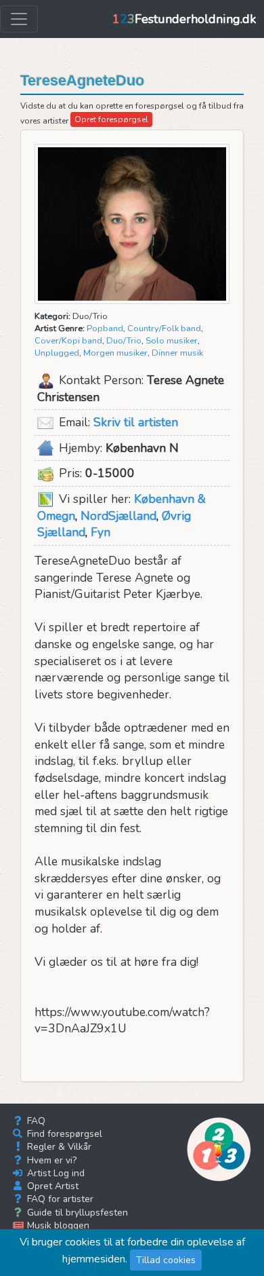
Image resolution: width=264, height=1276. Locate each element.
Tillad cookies (166, 1260)
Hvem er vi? (50, 1160)
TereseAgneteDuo (82, 80)
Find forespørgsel (63, 1133)
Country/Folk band (164, 328)
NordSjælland (118, 516)
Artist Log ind (54, 1173)
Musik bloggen (56, 1225)
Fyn (100, 532)
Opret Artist (51, 1186)
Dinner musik (177, 353)
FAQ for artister (58, 1199)
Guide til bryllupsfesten (76, 1212)
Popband (105, 328)
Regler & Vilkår (57, 1146)
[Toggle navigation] (19, 19)
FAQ (34, 1120)
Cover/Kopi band (68, 341)
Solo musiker (172, 341)
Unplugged (57, 353)
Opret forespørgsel (111, 119)
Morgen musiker (115, 353)
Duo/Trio (123, 341)
